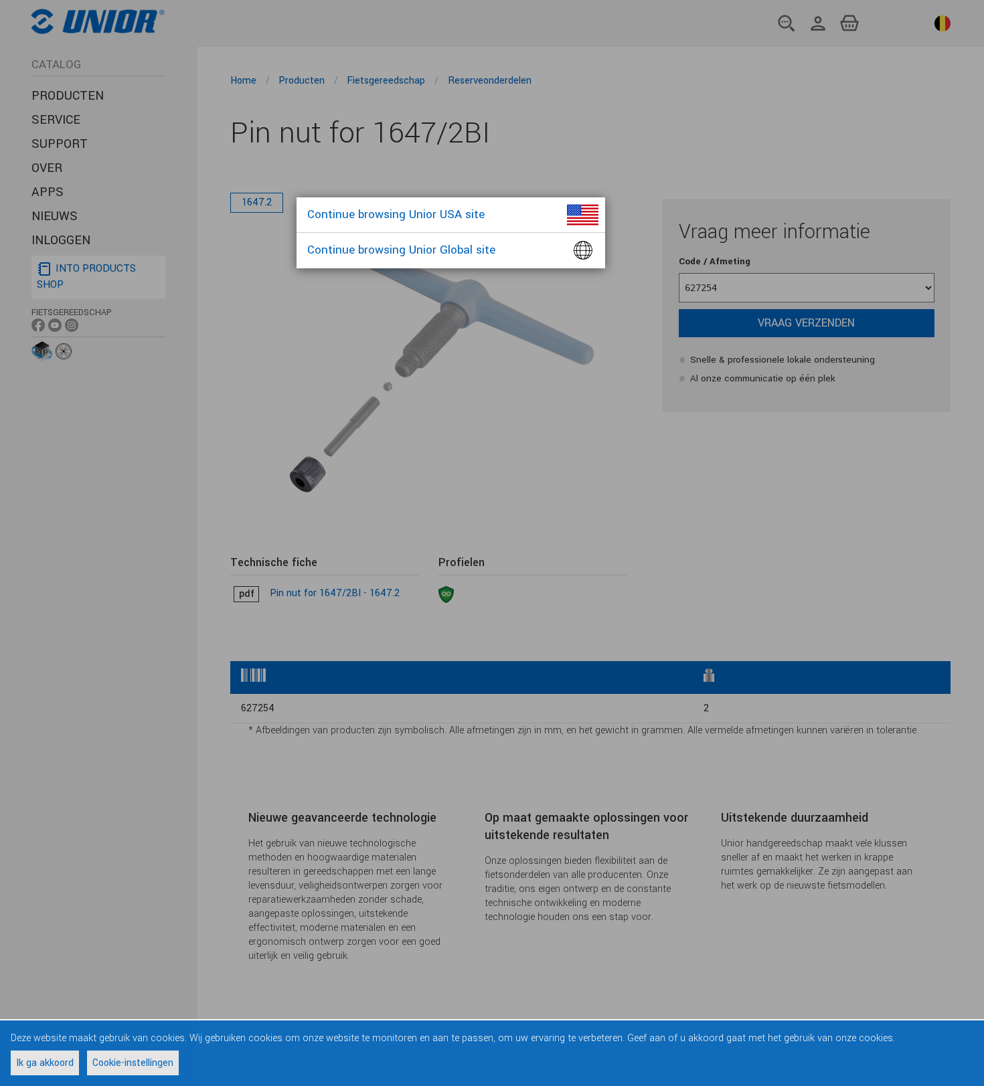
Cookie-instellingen (132, 1063)
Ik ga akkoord (45, 1063)
